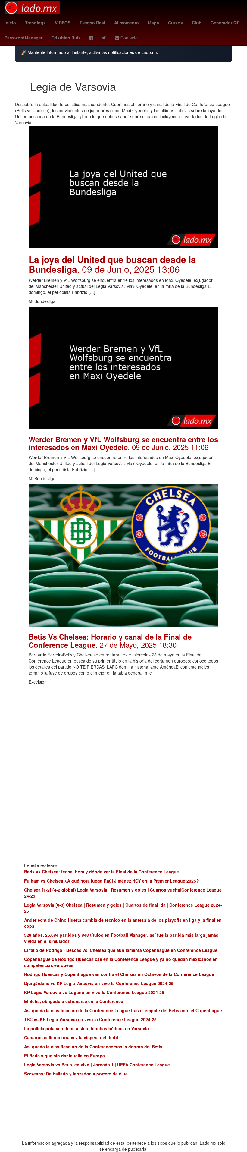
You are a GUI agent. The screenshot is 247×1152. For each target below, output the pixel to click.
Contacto (128, 38)
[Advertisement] (123, 730)
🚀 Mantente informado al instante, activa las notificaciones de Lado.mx (89, 52)
